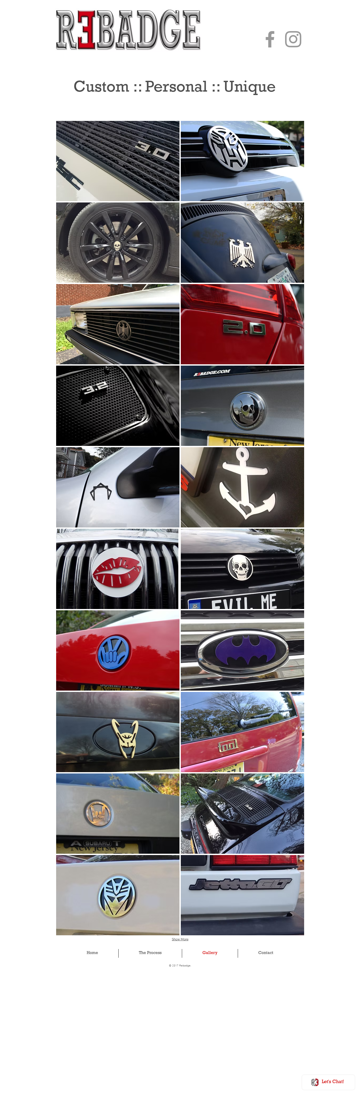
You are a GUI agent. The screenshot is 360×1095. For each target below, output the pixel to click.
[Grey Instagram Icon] (293, 39)
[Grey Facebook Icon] (270, 39)
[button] (117, 161)
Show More (180, 939)
